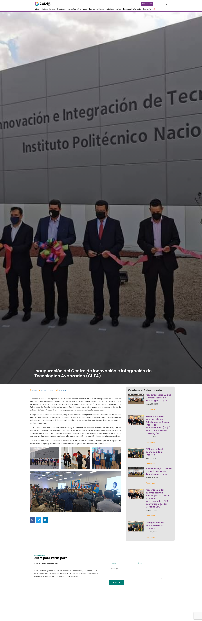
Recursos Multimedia (132, 9)
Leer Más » (150, 409)
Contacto (147, 9)
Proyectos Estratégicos (77, 9)
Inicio (37, 9)
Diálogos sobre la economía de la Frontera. (155, 452)
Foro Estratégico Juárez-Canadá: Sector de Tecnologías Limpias (159, 397)
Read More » (151, 483)
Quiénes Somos (48, 9)
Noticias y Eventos (113, 9)
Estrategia (61, 9)
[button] (32, 520)
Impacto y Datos (96, 9)
